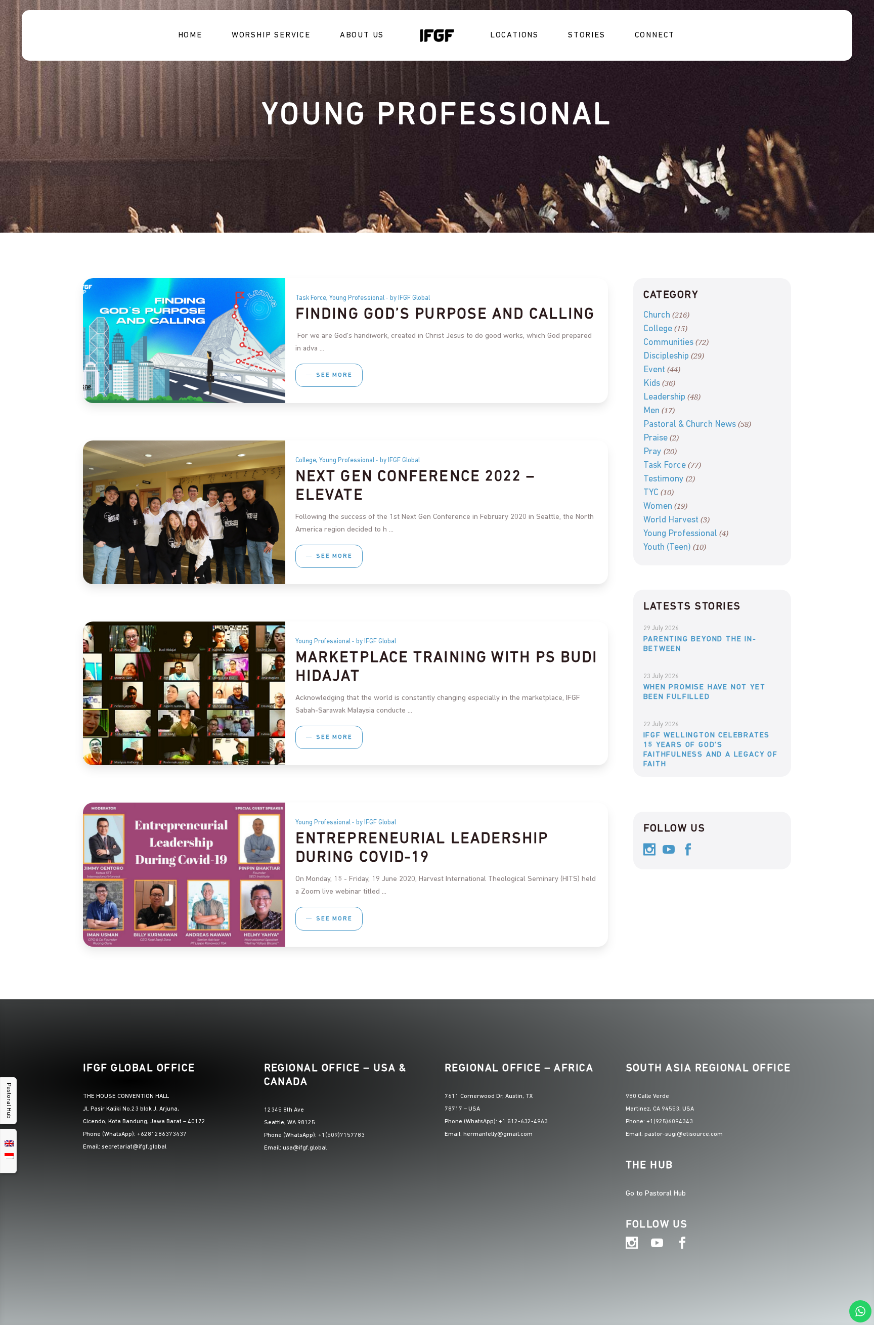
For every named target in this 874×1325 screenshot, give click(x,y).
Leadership (664, 397)
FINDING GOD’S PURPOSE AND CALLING (445, 315)
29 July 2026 (661, 628)
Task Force (310, 298)
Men (651, 411)
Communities (668, 342)
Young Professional (356, 298)
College (305, 460)
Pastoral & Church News (689, 424)
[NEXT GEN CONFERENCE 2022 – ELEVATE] (184, 512)
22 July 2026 (661, 724)
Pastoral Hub (9, 1101)
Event (654, 370)
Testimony (663, 479)
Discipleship (666, 356)
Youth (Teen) (667, 547)
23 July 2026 (661, 676)
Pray (652, 452)
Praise (655, 438)
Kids (651, 383)
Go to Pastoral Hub (656, 1194)
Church (656, 315)
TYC (651, 493)
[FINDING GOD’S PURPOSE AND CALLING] (184, 340)
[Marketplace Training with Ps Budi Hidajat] (184, 693)
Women (657, 506)
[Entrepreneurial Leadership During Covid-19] (184, 874)
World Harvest (670, 520)
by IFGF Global (410, 298)
